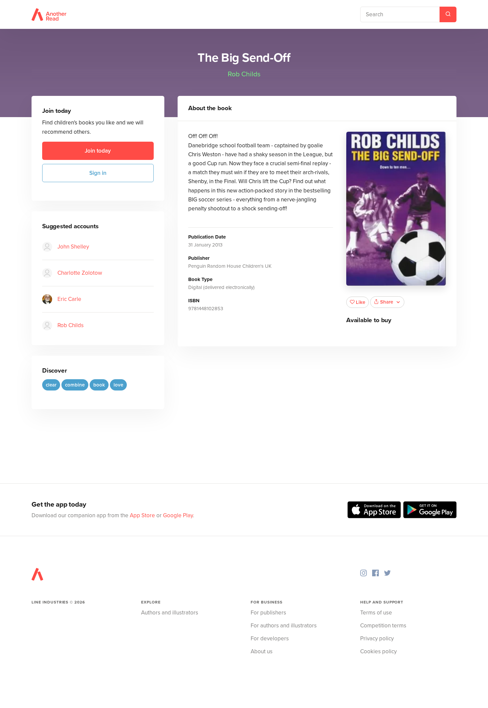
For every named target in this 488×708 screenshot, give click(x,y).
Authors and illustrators (169, 612)
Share (386, 302)
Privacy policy (377, 638)
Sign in (98, 173)
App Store (142, 515)
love (118, 385)
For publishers (268, 612)
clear (51, 385)
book (99, 385)
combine (75, 385)
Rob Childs (244, 74)
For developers (270, 638)
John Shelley (73, 246)
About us (262, 651)
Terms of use (376, 612)
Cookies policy (378, 651)
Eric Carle (69, 299)
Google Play (178, 515)
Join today (98, 150)
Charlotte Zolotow (79, 272)
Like (360, 302)
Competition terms (383, 625)
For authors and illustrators (284, 625)
